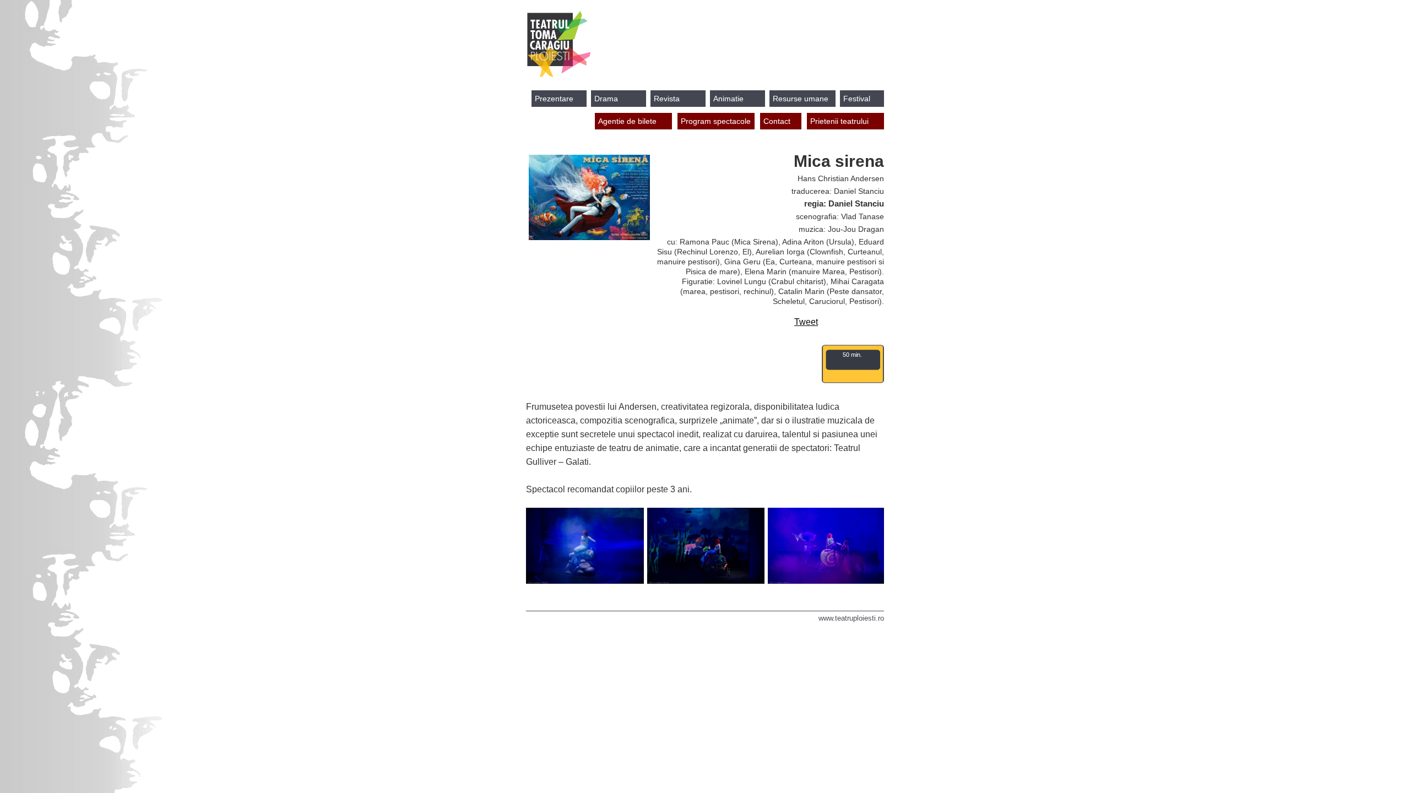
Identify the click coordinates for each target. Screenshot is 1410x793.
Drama (606, 98)
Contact (776, 121)
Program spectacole (716, 121)
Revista (667, 98)
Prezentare (554, 98)
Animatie (728, 98)
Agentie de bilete (627, 121)
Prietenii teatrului (839, 121)
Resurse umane (800, 98)
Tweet (806, 322)
